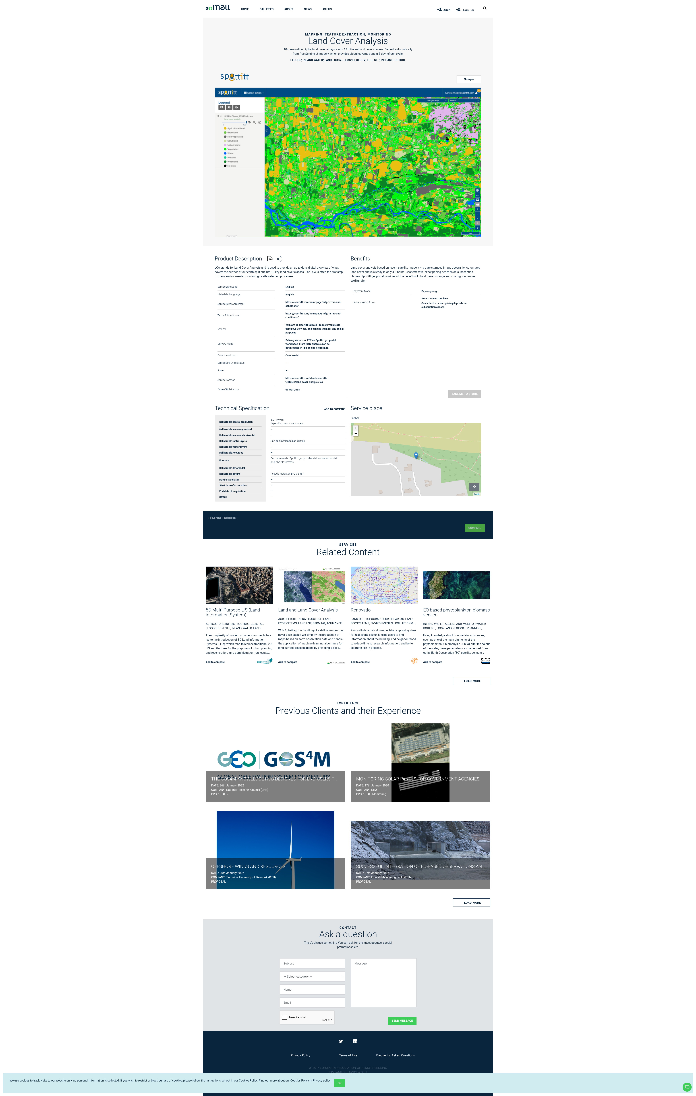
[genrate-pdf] (270, 259)
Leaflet (477, 494)
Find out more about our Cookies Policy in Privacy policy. (295, 1080)
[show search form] (485, 8)
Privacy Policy (300, 1055)
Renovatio (361, 610)
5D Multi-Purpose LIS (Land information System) (233, 612)
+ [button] (356, 428)
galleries (267, 9)
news (308, 9)
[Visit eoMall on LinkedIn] (355, 1042)
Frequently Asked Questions (395, 1055)
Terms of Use (348, 1055)
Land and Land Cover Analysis (308, 610)
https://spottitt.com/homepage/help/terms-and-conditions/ (313, 315)
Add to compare (334, 409)
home (245, 9)
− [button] (356, 433)
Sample (469, 79)
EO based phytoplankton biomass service (456, 612)
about (288, 9)
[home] (219, 8)
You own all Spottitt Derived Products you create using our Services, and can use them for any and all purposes (314, 328)
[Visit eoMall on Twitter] (341, 1042)
